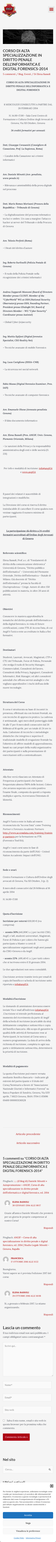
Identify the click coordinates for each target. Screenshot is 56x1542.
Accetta (28, 1515)
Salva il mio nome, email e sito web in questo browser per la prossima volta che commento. (24, 1424)
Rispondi (48, 1227)
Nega (28, 1523)
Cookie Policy (19, 1538)
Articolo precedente (28, 1134)
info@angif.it (45, 468)
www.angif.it (29, 472)
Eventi (27, 74)
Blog (20, 74)
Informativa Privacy (33, 1538)
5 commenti (9, 74)
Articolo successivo (28, 1143)
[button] (51, 1486)
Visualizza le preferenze (28, 1531)
